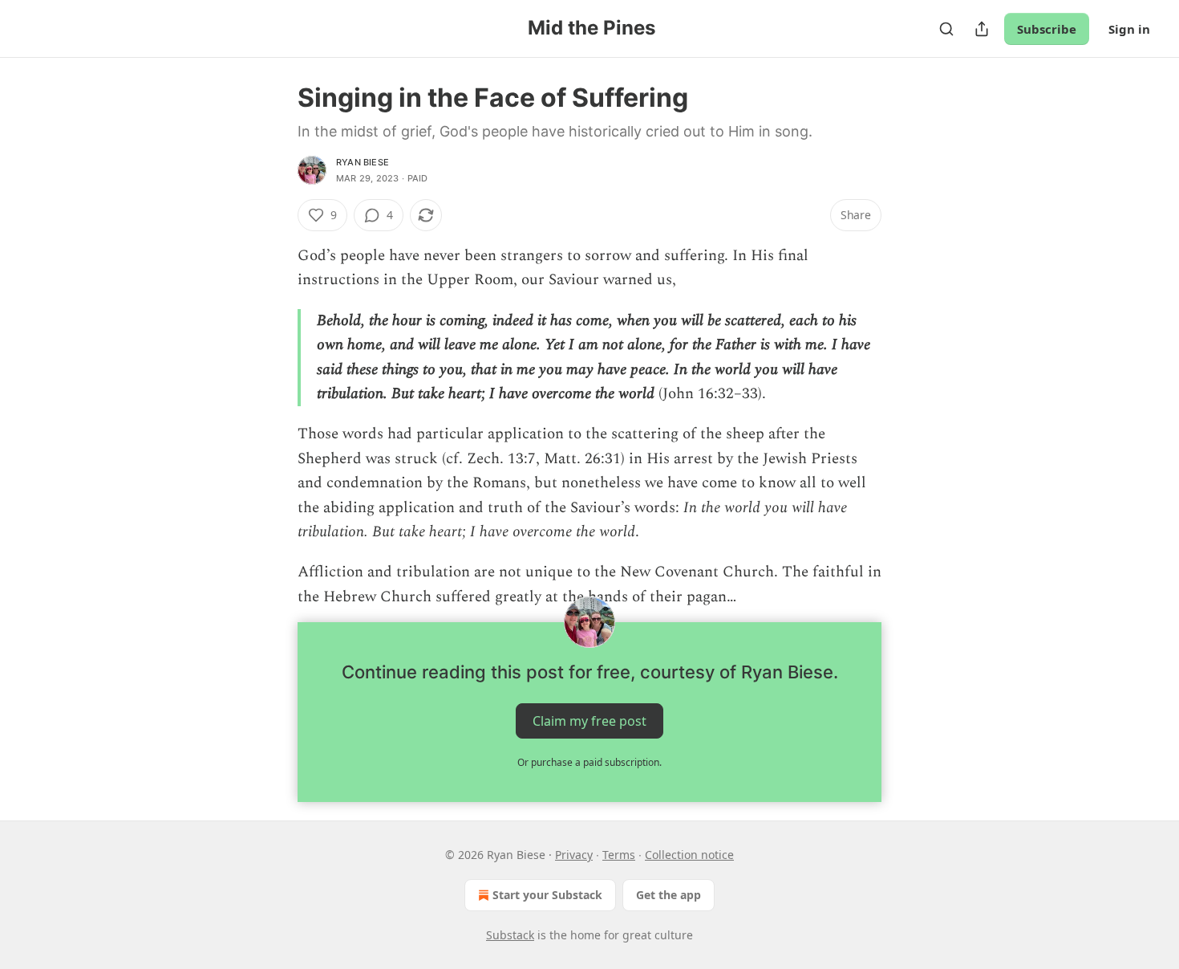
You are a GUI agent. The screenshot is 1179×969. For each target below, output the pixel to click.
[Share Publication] (982, 29)
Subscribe (1046, 29)
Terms (618, 854)
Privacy (574, 854)
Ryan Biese (362, 162)
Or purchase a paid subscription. (589, 762)
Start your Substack (547, 894)
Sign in (1129, 29)
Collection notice (689, 854)
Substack (510, 935)
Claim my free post (589, 721)
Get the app (668, 894)
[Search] (946, 29)
